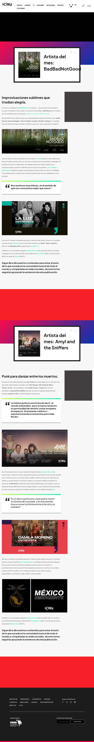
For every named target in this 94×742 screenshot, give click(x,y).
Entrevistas (24, 699)
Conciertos (36, 699)
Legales (34, 702)
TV (33, 5)
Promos (60, 5)
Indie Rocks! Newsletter (64, 718)
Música (19, 5)
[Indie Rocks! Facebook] (69, 5)
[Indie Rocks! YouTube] (71, 7)
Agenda (27, 5)
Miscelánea (50, 5)
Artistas (47, 699)
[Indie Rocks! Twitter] (72, 5)
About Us (12, 705)
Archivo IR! (13, 699)
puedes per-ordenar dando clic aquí (37, 114)
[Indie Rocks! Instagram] (75, 5)
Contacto (13, 702)
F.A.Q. (21, 705)
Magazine (40, 5)
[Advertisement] (47, 27)
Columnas (21, 8)
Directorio (24, 702)
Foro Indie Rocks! (46, 702)
